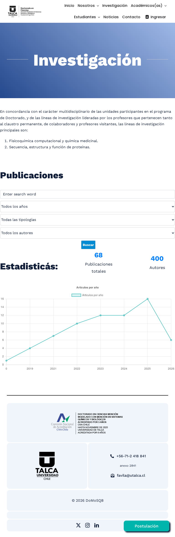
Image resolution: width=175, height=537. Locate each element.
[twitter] (78, 525)
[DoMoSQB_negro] (24, 6)
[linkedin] (96, 525)
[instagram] (87, 525)
